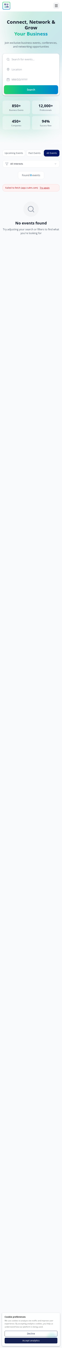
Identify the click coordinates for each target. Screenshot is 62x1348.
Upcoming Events (14, 153)
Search (31, 89)
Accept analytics (31, 1340)
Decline (31, 1333)
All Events (52, 153)
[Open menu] (56, 6)
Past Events (34, 153)
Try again (45, 187)
